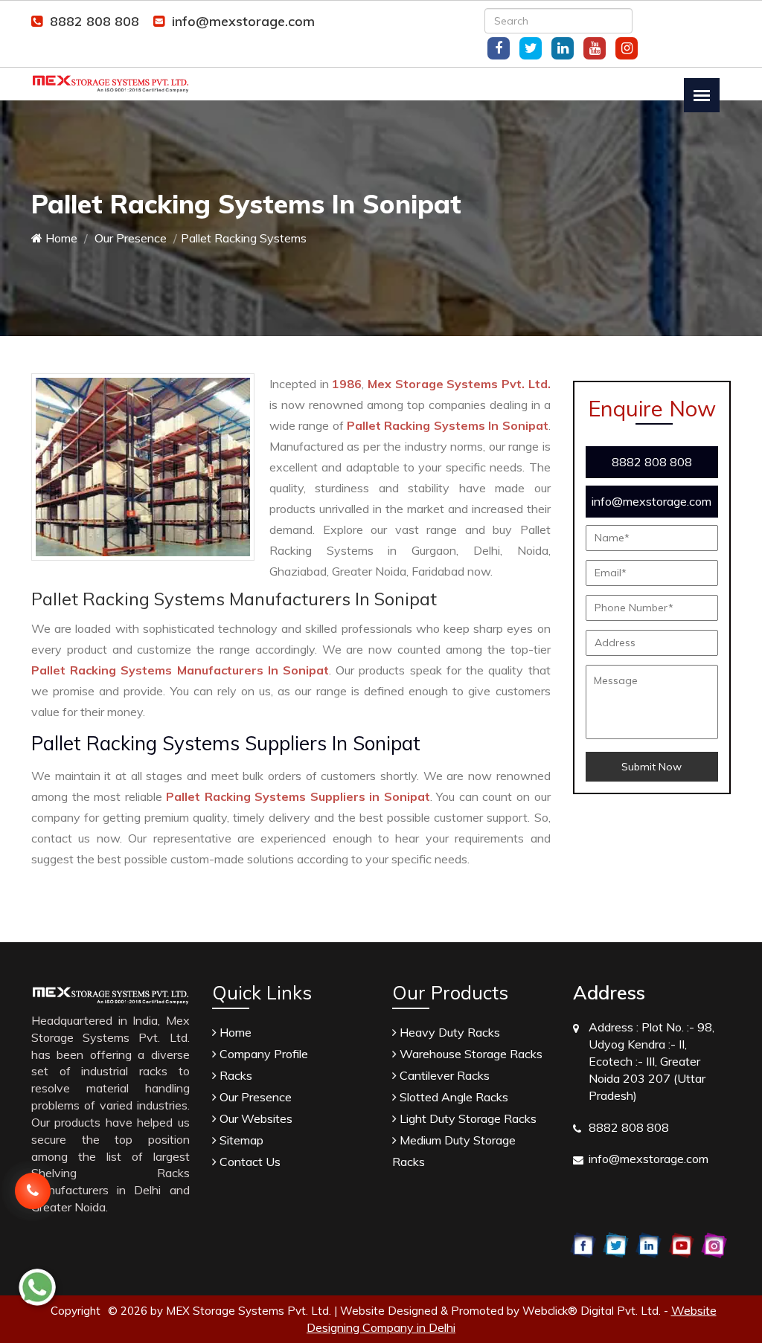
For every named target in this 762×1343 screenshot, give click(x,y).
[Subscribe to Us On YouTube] (594, 48)
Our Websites (254, 1118)
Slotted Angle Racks (452, 1096)
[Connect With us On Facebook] (498, 48)
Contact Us (249, 1161)
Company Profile (262, 1053)
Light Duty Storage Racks (467, 1118)
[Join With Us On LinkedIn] (562, 48)
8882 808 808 (94, 21)
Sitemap (240, 1140)
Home (59, 238)
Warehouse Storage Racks (469, 1053)
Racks (234, 1075)
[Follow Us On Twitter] (530, 48)
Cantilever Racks (443, 1075)
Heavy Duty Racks (448, 1032)
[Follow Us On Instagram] (626, 48)
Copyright (75, 1311)
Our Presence (129, 238)
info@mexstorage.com (243, 21)
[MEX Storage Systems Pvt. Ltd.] (110, 82)
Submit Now (651, 766)
